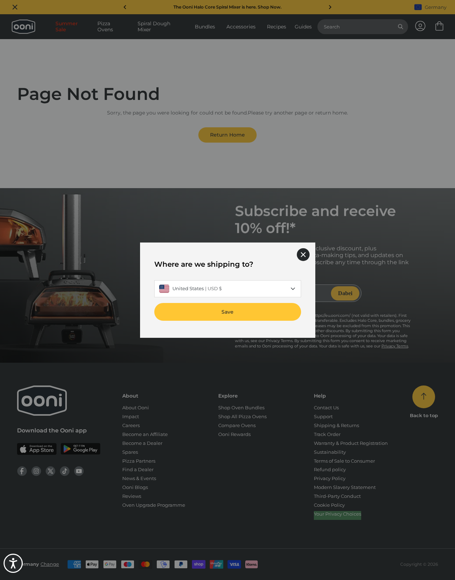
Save (227, 311)
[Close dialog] (303, 254)
